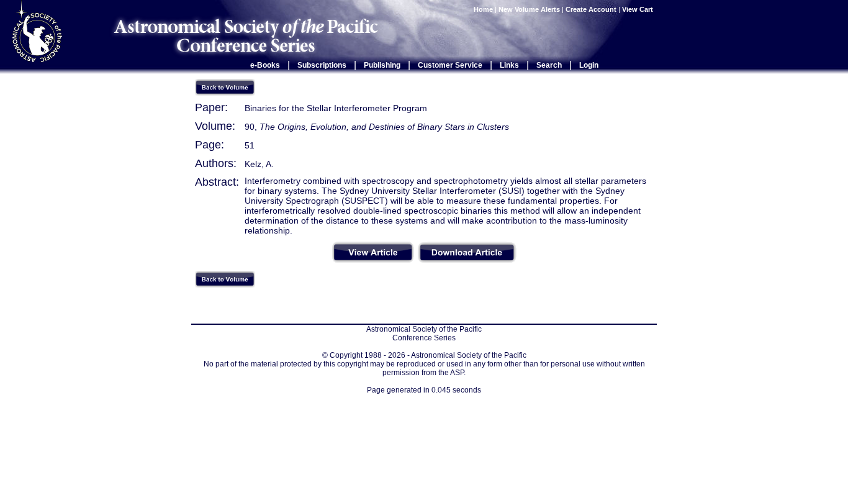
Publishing (382, 65)
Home (483, 9)
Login (588, 65)
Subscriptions (321, 65)
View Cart (638, 9)
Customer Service (450, 65)
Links (509, 65)
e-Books (265, 65)
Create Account (591, 9)
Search (549, 65)
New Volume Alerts (529, 9)
